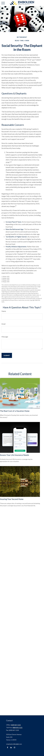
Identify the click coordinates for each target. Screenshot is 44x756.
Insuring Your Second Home (11, 499)
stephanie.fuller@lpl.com (14, 744)
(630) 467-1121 (16, 725)
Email (3, 324)
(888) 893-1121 (17, 727)
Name (4, 311)
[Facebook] (7, 747)
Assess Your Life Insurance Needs (14, 455)
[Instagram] (14, 747)
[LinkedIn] (11, 747)
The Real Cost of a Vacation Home (14, 411)
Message (5, 337)
